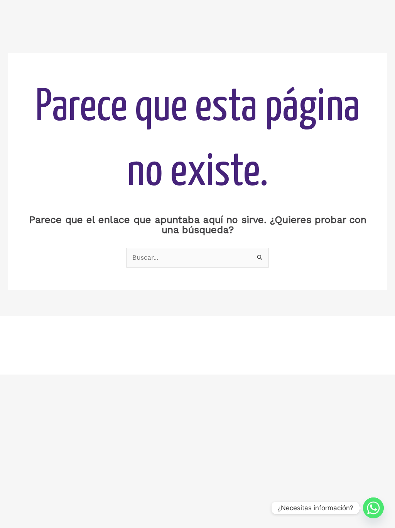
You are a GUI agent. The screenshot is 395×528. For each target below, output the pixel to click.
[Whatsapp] (373, 507)
